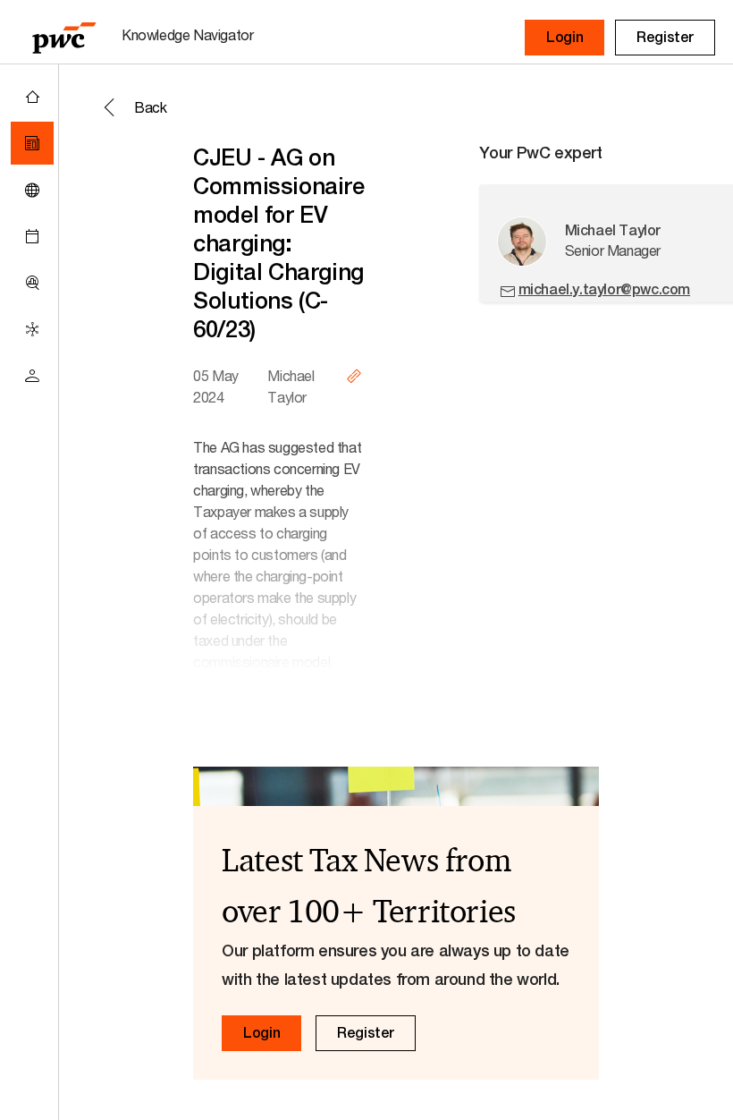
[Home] (32, 96)
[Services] (32, 329)
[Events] (32, 236)
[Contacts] (32, 375)
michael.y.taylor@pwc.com (604, 289)
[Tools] (32, 282)
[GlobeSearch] (32, 189)
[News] (32, 143)
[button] (564, 37)
